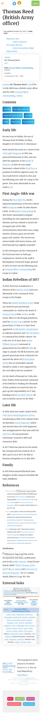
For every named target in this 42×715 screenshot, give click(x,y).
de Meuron (29, 614)
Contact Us (20, 699)
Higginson (12, 639)
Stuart (8, 614)
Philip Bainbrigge (8, 603)
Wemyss (25, 617)
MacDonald (14, 634)
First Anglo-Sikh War (14, 45)
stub (27, 667)
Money (21, 634)
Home (10, 699)
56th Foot (7, 434)
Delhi (30, 348)
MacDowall (17, 617)
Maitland (32, 617)
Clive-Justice (28, 631)
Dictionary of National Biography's (14, 593)
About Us (30, 699)
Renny (20, 628)
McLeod (9, 631)
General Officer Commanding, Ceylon (18, 69)
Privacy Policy (29, 704)
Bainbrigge (20, 626)
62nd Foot (30, 168)
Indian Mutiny (11, 51)
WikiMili (6, 3)
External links (28, 122)
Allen (34, 634)
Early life (7, 109)
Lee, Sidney (11, 502)
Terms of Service (14, 704)
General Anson (9, 314)
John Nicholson (32, 333)
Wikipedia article (30, 678)
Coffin (6, 639)
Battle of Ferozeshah (20, 48)
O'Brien (8, 628)
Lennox (15, 631)
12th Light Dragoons (12, 153)
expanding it (22, 675)
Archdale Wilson (25, 395)
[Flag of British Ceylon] (37, 642)
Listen (35, 3)
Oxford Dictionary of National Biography (24, 514)
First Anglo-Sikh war (21, 109)
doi (8, 520)
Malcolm (8, 636)
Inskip (17, 642)
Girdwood (20, 639)
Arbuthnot (28, 623)
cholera (24, 314)
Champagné (8, 617)
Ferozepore (12, 207)
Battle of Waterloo (20, 42)
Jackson (23, 620)
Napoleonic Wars (12, 39)
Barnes (29, 620)
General (7, 57)
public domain (20, 497)
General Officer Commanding (18, 269)
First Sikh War (19, 200)
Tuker (29, 642)
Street (26, 628)
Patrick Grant (16, 322)
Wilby (31, 628)
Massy (21, 631)
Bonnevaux (20, 614)
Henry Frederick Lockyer (34, 603)
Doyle (14, 614)
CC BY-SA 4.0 (25, 679)
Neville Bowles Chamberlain (25, 329)
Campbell (10, 623)
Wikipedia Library (13, 523)
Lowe (16, 623)
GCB (5, 63)
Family (6, 122)
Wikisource (8, 591)
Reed (26, 626)
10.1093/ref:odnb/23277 (17, 520)
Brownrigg (16, 620)
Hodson (14, 628)
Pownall (23, 642)
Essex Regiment (22, 423)
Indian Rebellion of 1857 (13, 115)
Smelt (13, 626)
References (15, 122)
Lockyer (32, 626)
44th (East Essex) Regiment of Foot (19, 415)
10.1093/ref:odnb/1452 (28, 538)
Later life (28, 115)
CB (11, 187)
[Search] (19, 3)
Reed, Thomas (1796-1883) (26, 500)
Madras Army (22, 290)
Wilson (9, 620)
